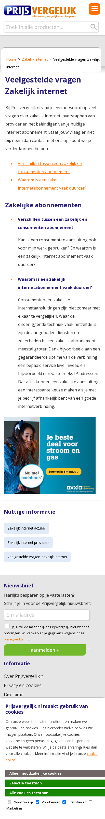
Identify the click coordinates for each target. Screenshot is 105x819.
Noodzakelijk (24, 802)
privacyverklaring (16, 639)
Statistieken (78, 802)
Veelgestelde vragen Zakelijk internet (37, 556)
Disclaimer (14, 694)
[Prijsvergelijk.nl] (40, 17)
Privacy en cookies (23, 685)
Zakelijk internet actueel (26, 528)
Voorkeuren (51, 802)
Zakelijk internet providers (28, 542)
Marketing (14, 808)
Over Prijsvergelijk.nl (24, 676)
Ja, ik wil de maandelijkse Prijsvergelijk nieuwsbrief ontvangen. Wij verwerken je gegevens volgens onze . (46, 633)
